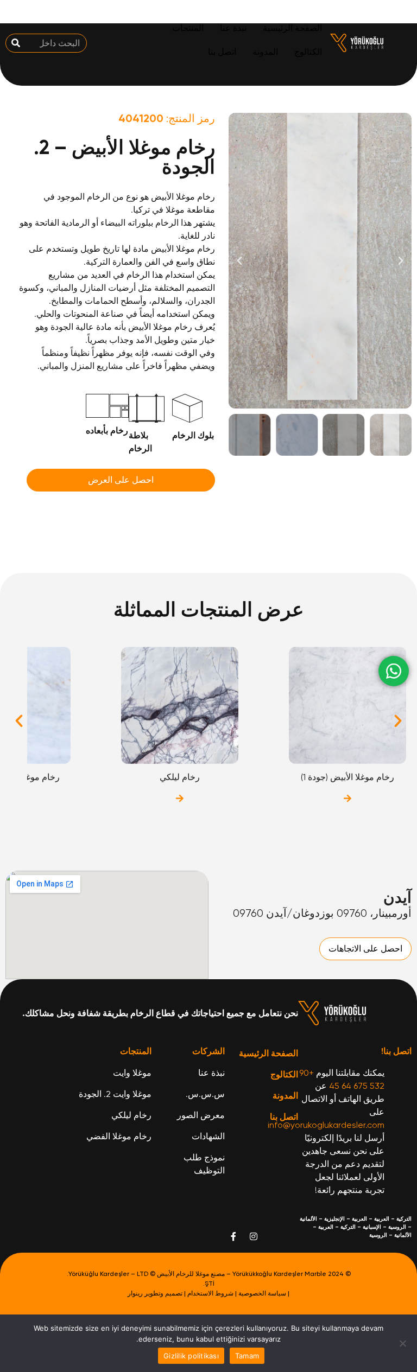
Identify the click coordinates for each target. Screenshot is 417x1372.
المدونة (265, 52)
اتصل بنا (222, 52)
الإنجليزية (334, 1219)
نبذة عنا (233, 28)
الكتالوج (308, 52)
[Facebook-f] (233, 1236)
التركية (404, 1219)
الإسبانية (372, 1227)
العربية (325, 1227)
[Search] (15, 43)
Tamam (247, 1355)
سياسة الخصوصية (262, 1293)
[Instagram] (253, 1236)
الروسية (397, 1227)
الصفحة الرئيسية (292, 28)
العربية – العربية (370, 1219)
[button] (400, 261)
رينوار (135, 1293)
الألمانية (308, 1219)
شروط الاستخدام (210, 1293)
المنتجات (188, 28)
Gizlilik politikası (191, 1355)
